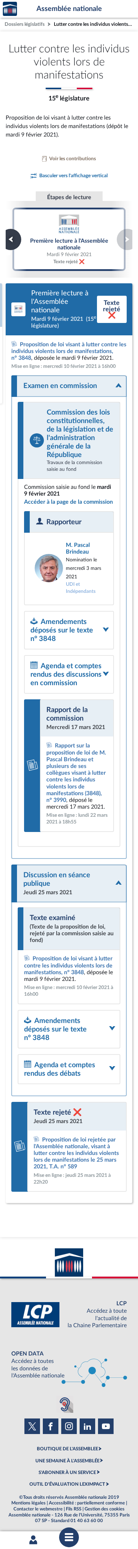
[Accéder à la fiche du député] (69, 568)
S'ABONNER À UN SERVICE (67, 1472)
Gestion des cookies (105, 1509)
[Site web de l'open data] (69, 1365)
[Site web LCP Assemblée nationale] (69, 1314)
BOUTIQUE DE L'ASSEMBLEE (67, 1449)
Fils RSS (73, 1509)
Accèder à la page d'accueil (10, 9)
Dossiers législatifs (25, 24)
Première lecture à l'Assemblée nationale (69, 239)
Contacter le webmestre (38, 1509)
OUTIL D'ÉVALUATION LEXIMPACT (67, 1484)
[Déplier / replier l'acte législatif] (69, 386)
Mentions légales (28, 1503)
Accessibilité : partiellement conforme (87, 1503)
